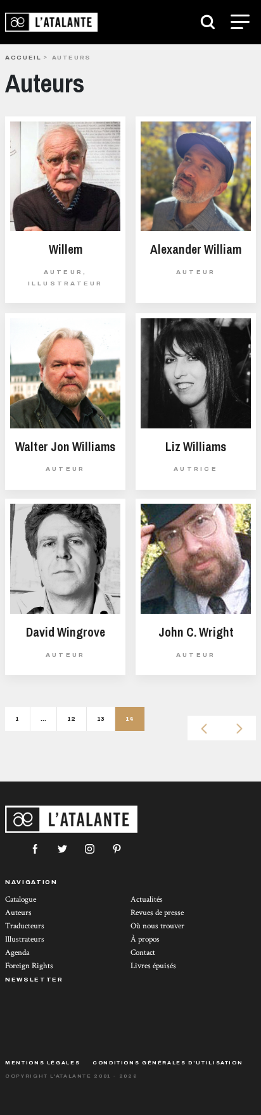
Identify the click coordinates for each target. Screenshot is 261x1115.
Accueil (23, 57)
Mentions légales (42, 1063)
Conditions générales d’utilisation (167, 1063)
